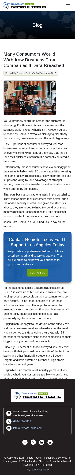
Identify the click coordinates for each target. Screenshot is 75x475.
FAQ (28, 469)
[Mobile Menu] (67, 7)
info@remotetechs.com (27, 428)
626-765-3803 (22, 421)
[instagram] (50, 442)
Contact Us (37, 273)
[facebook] (25, 442)
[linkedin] (42, 442)
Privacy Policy (42, 469)
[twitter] (33, 442)
